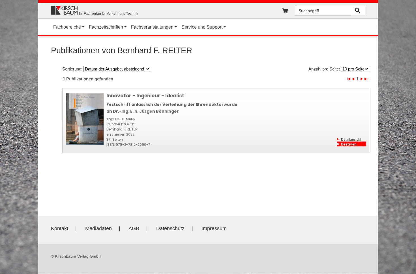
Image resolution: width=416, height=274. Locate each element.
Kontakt (59, 228)
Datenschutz (170, 228)
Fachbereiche (67, 27)
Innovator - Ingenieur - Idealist (145, 95)
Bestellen (348, 144)
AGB (133, 228)
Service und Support (201, 27)
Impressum (214, 228)
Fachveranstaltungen (152, 27)
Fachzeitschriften (106, 27)
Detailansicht (351, 140)
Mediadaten (98, 228)
